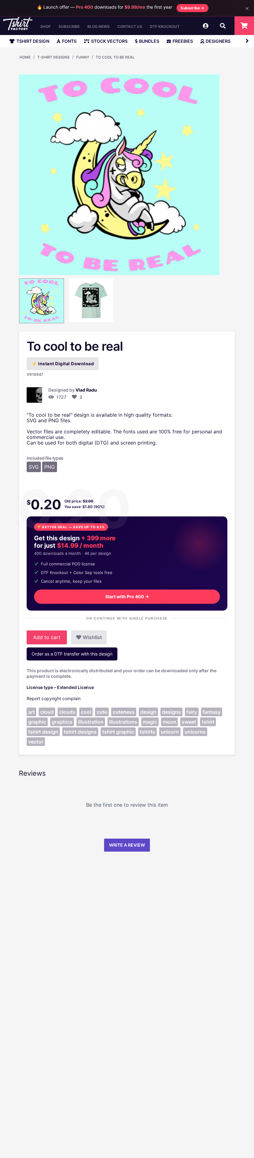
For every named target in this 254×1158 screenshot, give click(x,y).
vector (35, 742)
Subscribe (69, 26)
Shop (45, 26)
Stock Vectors (109, 41)
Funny (82, 57)
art (31, 712)
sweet (189, 722)
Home (25, 57)
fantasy (212, 712)
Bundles (149, 41)
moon (169, 722)
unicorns (195, 732)
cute (102, 712)
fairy (191, 712)
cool (86, 712)
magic (150, 722)
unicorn (170, 732)
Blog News (98, 26)
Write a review (127, 845)
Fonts (69, 41)
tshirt (208, 722)
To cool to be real (115, 57)
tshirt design (43, 732)
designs (171, 712)
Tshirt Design (32, 41)
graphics (62, 722)
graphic (37, 722)
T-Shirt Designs (53, 57)
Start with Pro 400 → (127, 596)
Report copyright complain (54, 698)
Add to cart (46, 637)
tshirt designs (80, 732)
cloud (47, 712)
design (148, 712)
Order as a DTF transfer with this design (72, 653)
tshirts (147, 732)
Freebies (183, 41)
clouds (67, 712)
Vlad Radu (86, 390)
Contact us (129, 26)
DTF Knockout (165, 26)
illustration (90, 722)
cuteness (124, 712)
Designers (218, 41)
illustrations (123, 722)
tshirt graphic (118, 732)
